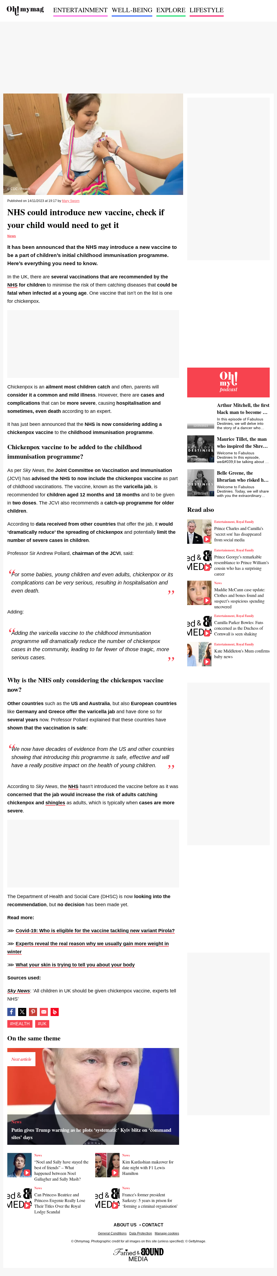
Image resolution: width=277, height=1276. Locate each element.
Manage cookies (167, 1233)
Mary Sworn (71, 201)
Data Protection (140, 1233)
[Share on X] (22, 1012)
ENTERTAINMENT (80, 9)
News (11, 236)
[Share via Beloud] (55, 1012)
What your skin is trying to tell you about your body (75, 965)
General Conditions (112, 1233)
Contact (152, 1225)
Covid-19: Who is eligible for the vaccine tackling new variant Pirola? (95, 930)
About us (125, 1225)
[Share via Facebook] (11, 1012)
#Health (20, 1023)
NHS (73, 786)
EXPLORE (171, 9)
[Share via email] (44, 1012)
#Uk (42, 1023)
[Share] (33, 1012)
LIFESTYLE (207, 9)
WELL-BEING (132, 9)
